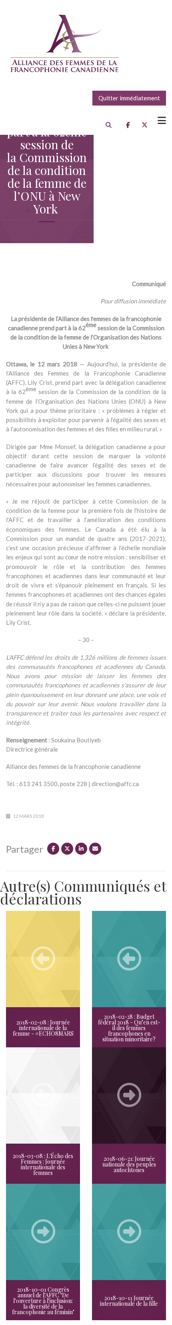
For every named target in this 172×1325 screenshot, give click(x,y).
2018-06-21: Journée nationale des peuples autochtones (129, 1164)
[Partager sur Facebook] (53, 849)
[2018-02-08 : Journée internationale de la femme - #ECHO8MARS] (43, 959)
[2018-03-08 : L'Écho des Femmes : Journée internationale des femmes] (43, 1095)
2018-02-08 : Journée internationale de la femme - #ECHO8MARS (43, 1027)
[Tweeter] (67, 849)
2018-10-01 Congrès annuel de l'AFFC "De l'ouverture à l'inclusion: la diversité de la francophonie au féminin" (43, 1301)
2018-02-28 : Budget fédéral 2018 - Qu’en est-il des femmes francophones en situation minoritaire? (129, 1028)
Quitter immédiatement (129, 98)
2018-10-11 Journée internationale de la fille (129, 1300)
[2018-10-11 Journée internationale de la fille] (129, 1232)
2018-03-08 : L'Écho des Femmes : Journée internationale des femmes (43, 1164)
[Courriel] (95, 849)
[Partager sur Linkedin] (81, 849)
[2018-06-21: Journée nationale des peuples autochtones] (129, 1095)
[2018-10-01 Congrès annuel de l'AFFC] (43, 1232)
